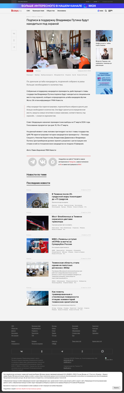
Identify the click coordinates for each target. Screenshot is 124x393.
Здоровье (95, 333)
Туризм (54, 333)
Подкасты (35, 331)
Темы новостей (76, 341)
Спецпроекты (15, 343)
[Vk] (21, 351)
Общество (51, 11)
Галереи (34, 341)
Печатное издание (37, 343)
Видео (13, 341)
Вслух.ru (16, 11)
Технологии (35, 333)
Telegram (72, 162)
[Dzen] (82, 351)
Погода (54, 335)
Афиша (94, 331)
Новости (34, 16)
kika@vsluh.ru (67, 368)
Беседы (54, 326)
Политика (39, 16)
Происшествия (38, 11)
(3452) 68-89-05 (68, 360)
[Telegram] (62, 351)
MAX (79, 164)
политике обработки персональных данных (28, 388)
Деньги (13, 331)
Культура (95, 328)
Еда (73, 335)
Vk (60, 164)
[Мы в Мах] (100, 11)
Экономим (75, 326)
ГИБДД (54, 343)
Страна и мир (76, 333)
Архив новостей (97, 341)
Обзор (54, 328)
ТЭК (33, 335)
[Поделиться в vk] (13, 33)
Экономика (61, 11)
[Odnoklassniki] (42, 351)
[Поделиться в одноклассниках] (13, 40)
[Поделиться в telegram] (13, 47)
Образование (76, 331)
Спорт (54, 331)
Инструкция (14, 335)
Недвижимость (36, 328)
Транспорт (95, 326)
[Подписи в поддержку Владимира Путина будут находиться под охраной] (59, 49)
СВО (28, 11)
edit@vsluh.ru (67, 362)
